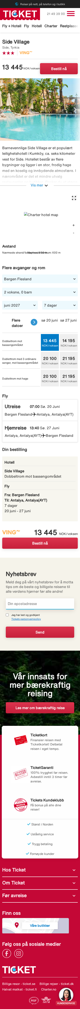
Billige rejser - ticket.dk (57, 983)
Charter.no (48, 989)
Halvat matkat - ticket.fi (19, 989)
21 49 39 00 (56, 13)
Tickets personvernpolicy (26, 619)
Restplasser (70, 26)
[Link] (7, 953)
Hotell (37, 26)
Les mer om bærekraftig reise (40, 708)
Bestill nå (59, 68)
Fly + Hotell (11, 26)
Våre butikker (40, 925)
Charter (50, 26)
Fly (26, 26)
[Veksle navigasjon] (71, 13)
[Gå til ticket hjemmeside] (20, 13)
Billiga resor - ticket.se (18, 983)
